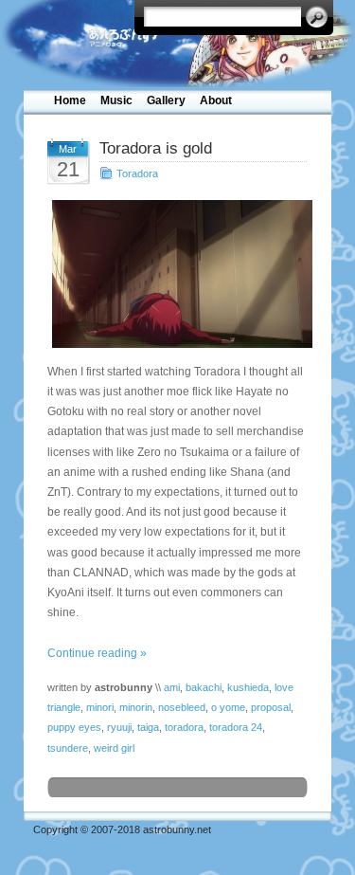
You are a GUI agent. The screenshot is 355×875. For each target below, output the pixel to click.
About (216, 100)
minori (100, 707)
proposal (271, 707)
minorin (135, 707)
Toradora (137, 173)
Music (116, 100)
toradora (184, 727)
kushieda (248, 687)
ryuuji (119, 727)
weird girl (114, 748)
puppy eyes (74, 727)
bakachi (204, 687)
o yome (228, 707)
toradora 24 (235, 727)
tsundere (67, 748)
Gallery (166, 100)
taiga (148, 727)
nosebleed (181, 707)
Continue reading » (97, 653)
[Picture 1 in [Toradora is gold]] (177, 274)
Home (70, 100)
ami (172, 687)
